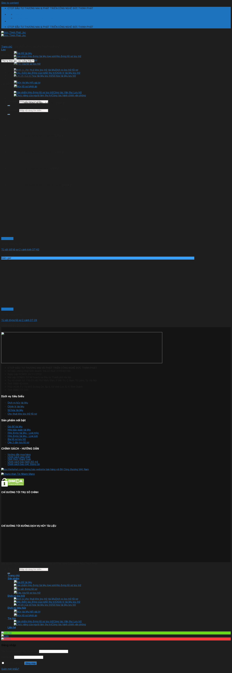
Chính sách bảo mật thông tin (24, 464)
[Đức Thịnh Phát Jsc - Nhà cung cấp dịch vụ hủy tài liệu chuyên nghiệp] (13, 34)
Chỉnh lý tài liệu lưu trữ (68, 72)
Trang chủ (6, 46)
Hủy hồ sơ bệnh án (27, 86)
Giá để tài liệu (24, 53)
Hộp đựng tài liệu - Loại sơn (23, 436)
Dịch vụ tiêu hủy (17, 607)
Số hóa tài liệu (15, 410)
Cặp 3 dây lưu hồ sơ (18, 442)
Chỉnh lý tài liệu (16, 406)
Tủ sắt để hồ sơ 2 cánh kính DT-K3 (20, 249)
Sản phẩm (13, 49)
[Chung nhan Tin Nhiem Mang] (18, 473)
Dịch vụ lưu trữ (16, 66)
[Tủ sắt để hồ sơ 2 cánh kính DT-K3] (48, 235)
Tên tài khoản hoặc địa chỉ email (19, 651)
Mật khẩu (7, 657)
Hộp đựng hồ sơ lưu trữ (68, 56)
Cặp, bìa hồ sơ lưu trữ (29, 63)
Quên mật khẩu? (10, 668)
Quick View (7, 238)
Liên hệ (12, 627)
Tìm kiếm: (13, 569)
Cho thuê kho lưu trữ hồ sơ (22, 413)
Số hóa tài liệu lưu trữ (64, 75)
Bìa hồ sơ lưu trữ (17, 439)
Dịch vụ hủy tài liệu (18, 402)
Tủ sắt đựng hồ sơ (18, 78)
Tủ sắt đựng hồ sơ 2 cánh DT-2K (19, 320)
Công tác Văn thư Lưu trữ (67, 621)
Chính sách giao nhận (19, 456)
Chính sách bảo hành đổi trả (23, 461)
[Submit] (9, 573)
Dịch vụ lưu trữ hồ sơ (66, 69)
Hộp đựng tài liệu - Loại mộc (23, 432)
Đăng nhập (31, 663)
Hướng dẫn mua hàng (19, 454)
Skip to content (10, 2)
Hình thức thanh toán (19, 459)
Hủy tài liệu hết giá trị (28, 611)
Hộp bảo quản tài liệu (19, 429)
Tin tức (12, 618)
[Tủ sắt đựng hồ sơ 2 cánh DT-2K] (48, 306)
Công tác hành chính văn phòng (69, 624)
